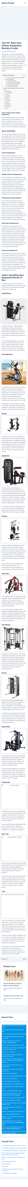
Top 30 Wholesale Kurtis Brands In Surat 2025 (14, 1150)
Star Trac (8, 106)
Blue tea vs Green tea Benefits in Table (12, 1091)
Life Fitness (8, 100)
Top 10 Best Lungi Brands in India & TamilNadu (14, 1148)
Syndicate (8, 96)
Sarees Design (8, 3)
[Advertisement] (14, 21)
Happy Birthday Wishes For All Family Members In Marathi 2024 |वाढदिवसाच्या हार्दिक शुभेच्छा (13, 1122)
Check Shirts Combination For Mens (11, 1100)
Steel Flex (8, 99)
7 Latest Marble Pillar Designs (9, 1073)
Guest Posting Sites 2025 (8, 1161)
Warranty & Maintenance (13, 85)
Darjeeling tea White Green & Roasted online (13, 1111)
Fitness (7, 97)
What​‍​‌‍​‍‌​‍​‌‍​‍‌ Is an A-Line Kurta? (8, 1052)
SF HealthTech (9, 92)
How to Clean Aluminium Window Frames (13, 1045)
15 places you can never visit (13, 996)
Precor (7, 102)
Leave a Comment (7, 988)
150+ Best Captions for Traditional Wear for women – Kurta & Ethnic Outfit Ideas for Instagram (13, 1060)
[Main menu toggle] (24, 3)
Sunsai (7, 94)
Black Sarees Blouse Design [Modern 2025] (13, 1097)
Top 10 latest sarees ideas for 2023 (11, 1114)
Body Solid (8, 103)
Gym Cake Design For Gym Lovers (11, 1081)
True (7, 108)
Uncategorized (16, 988)
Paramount (8, 105)
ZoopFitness (8, 91)
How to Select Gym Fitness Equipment (16, 77)
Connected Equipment (13, 86)
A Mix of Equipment (12, 80)
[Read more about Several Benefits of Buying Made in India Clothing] (13, 975)
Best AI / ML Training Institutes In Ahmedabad (14, 1034)
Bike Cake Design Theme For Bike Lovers (12, 1084)
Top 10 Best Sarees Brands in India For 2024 (13, 1145)
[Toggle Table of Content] (23, 75)
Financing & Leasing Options (14, 83)
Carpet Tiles (5, 1166)
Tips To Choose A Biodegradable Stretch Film (14, 1076)
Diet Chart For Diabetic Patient (10, 1078)
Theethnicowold (6, 1164)
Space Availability (10, 79)
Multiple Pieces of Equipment (14, 82)
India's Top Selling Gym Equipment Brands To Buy (14, 89)
